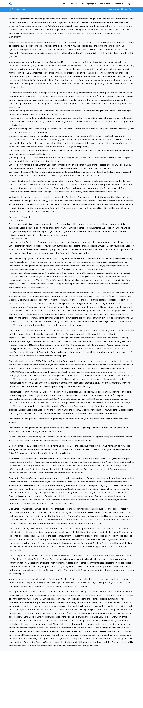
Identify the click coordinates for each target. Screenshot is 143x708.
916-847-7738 (19, 9)
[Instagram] (129, 9)
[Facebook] (122, 9)
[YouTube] (126, 9)
